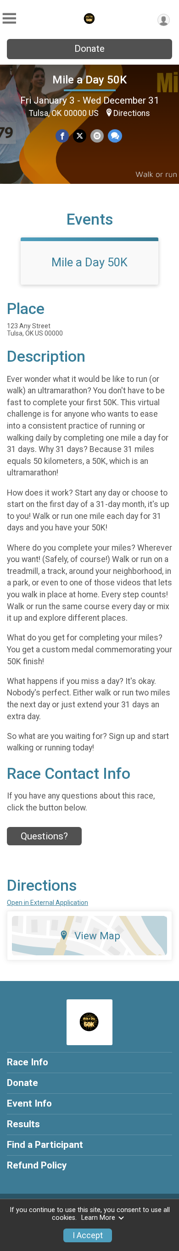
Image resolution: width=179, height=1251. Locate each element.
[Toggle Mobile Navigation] (9, 18)
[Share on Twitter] (79, 136)
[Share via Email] (97, 136)
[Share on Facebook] (62, 136)
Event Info (29, 1103)
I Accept (88, 1235)
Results (23, 1124)
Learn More (98, 1218)
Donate (89, 48)
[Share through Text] (115, 136)
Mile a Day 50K (89, 79)
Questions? (44, 836)
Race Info (27, 1062)
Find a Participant (45, 1144)
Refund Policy (37, 1165)
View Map (97, 936)
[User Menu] (163, 20)
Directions (131, 113)
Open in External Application (47, 902)
